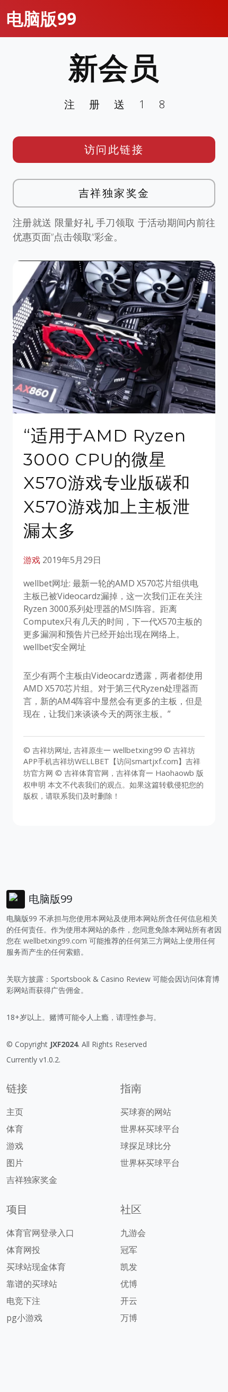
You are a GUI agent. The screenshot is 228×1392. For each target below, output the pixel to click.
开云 (128, 1301)
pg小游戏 (24, 1318)
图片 (14, 1163)
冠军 (128, 1250)
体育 (14, 1129)
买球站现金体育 (36, 1267)
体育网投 (23, 1250)
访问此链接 (114, 149)
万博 (128, 1318)
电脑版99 (41, 18)
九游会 (133, 1233)
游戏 (31, 560)
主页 (14, 1112)
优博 (128, 1284)
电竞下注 (23, 1301)
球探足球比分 (145, 1146)
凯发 (128, 1267)
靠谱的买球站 (31, 1284)
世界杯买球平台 (150, 1129)
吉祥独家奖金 (114, 193)
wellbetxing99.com (55, 941)
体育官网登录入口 (40, 1233)
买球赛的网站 (145, 1112)
